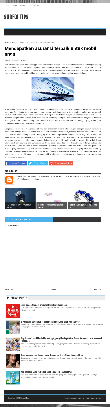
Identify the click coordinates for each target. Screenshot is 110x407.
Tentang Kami (35, 5)
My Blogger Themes (94, 398)
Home (7, 5)
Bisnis (14, 5)
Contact (23, 5)
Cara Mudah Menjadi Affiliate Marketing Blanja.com (44, 305)
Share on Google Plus (63, 163)
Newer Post (9, 289)
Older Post (97, 289)
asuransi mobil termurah (37, 115)
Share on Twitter (40, 163)
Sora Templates (78, 398)
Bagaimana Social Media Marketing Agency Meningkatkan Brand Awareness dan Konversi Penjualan (61, 339)
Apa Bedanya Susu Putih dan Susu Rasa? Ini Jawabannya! (46, 371)
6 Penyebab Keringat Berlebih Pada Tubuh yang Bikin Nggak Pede (50, 321)
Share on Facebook (17, 163)
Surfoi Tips (16, 17)
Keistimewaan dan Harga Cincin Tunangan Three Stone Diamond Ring (52, 355)
